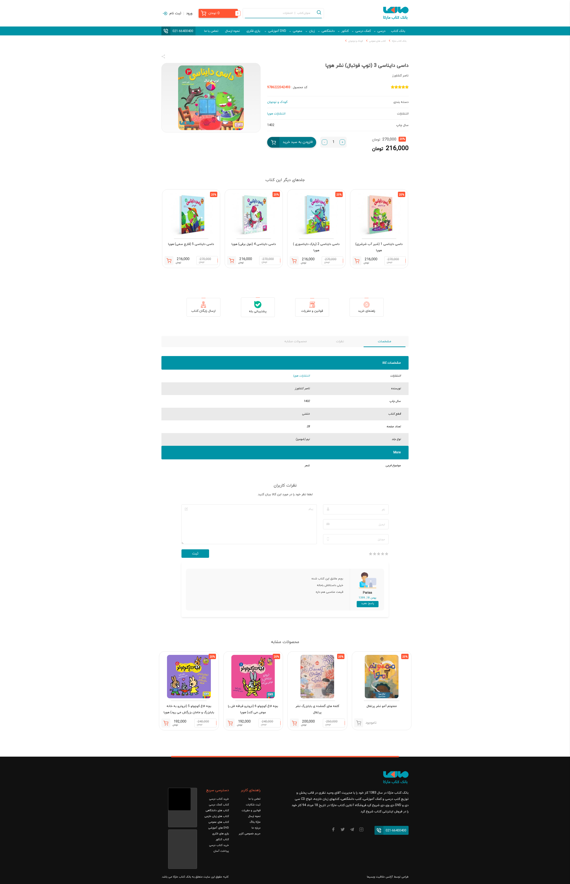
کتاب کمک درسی (219, 805)
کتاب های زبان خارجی (216, 816)
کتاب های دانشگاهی (217, 810)
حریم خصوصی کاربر (250, 833)
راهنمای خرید (366, 311)
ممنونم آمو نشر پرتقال (381, 706)
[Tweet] (187, 57)
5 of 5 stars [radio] (370, 553)
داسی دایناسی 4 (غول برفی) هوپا (254, 244)
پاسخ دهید (367, 603)
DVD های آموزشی (218, 828)
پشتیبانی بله (258, 311)
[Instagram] (361, 830)
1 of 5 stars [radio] (386, 553)
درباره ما (256, 828)
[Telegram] (352, 830)
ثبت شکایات (253, 805)
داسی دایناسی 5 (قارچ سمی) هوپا (191, 244)
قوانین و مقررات (312, 311)
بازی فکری (253, 31)
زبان (312, 31)
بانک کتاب (398, 31)
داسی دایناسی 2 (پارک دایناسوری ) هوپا (316, 247)
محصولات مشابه (295, 341)
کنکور (345, 31)
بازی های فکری (220, 833)
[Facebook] (333, 830)
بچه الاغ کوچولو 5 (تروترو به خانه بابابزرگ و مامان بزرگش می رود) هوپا (189, 709)
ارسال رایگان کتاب (203, 311)
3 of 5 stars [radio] (378, 553)
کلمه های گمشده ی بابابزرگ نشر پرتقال (317, 709)
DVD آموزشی (277, 31)
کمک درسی (363, 31)
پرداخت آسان (221, 851)
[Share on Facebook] (171, 57)
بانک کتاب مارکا (399, 41)
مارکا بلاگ (255, 822)
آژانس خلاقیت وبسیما (380, 877)
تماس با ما (211, 31)
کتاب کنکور (222, 839)
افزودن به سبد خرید (298, 142)
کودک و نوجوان (355, 41)
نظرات (340, 341)
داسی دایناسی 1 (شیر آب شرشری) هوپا (379, 247)
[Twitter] (343, 830)
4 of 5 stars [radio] (374, 553)
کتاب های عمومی (377, 41)
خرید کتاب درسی (219, 799)
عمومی (297, 31)
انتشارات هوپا (301, 376)
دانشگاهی (328, 31)
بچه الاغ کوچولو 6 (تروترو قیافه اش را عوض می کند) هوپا (253, 709)
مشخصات (384, 341)
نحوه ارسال (232, 31)
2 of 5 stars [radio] (382, 553)
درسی (381, 31)
